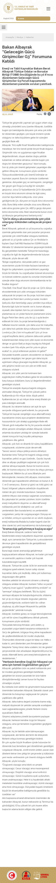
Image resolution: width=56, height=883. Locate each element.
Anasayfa (10, 37)
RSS (12, 18)
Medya (20, 37)
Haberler (30, 37)
